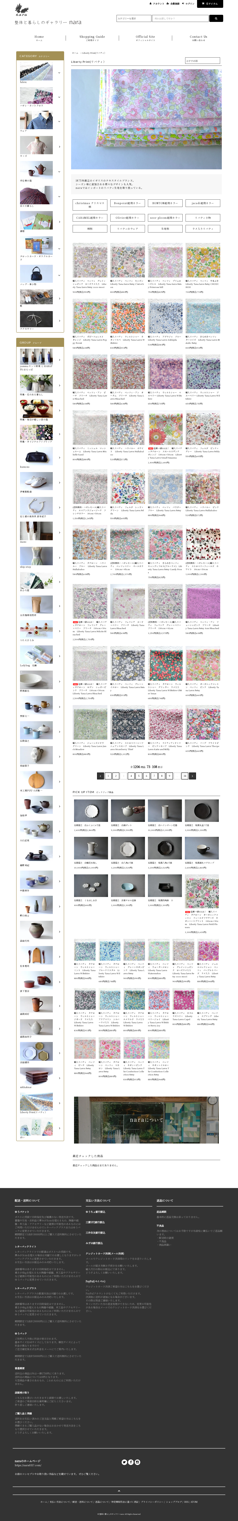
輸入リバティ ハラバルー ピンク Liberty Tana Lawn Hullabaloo (203, 509)
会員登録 (174, 3)
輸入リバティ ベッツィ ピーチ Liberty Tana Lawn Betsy (84, 1065)
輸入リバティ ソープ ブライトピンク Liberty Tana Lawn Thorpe (202, 744)
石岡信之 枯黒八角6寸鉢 (160, 862)
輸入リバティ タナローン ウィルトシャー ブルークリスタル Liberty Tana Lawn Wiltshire (109, 970)
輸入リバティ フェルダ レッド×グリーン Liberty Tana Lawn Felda (127, 510)
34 (184, 776)
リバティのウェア (127, 228)
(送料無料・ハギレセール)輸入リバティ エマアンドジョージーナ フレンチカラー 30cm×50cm (89, 510)
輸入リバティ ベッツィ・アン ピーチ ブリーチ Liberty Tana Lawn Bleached (90, 395)
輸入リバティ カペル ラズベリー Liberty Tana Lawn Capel (183, 1016)
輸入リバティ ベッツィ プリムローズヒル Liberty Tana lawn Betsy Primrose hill (164, 283)
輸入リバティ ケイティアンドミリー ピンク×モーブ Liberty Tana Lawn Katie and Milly (165, 746)
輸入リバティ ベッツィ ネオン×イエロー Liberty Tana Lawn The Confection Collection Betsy (159, 1068)
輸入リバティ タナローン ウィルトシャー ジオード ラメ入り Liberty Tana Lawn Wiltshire (85, 1019)
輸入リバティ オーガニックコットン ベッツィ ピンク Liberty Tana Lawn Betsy (202, 687)
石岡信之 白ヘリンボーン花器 (162, 825)
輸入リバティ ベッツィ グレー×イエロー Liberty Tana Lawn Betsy (127, 687)
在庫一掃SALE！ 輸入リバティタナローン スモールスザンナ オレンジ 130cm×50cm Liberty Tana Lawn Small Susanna (165, 453)
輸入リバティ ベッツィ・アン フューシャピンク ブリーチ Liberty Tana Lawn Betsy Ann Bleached (202, 625)
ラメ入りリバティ (203, 228)
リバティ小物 (203, 217)
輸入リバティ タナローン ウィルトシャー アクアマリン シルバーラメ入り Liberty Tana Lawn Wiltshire (109, 1019)
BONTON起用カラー (165, 203)
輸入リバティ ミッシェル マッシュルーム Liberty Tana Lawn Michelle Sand (90, 451)
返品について (102, 1501)
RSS (186, 1501)
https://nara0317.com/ (28, 1465)
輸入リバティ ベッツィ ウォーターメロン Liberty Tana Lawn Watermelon (159, 968)
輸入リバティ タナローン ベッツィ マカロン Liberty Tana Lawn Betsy (109, 1066)
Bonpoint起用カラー (127, 203)
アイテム (212, 4)
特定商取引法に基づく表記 (125, 1501)
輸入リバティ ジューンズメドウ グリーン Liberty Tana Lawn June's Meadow (89, 746)
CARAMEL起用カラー (90, 217)
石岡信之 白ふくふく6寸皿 (87, 825)
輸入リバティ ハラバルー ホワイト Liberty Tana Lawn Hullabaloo (127, 451)
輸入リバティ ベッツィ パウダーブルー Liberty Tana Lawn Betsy (164, 509)
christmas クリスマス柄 (90, 204)
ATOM (194, 1501)
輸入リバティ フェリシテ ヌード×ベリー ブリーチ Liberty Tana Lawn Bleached (127, 625)
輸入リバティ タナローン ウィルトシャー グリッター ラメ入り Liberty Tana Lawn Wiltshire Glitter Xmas (165, 688)
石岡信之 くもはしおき (85, 900)
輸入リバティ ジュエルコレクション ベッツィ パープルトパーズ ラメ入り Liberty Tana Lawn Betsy (207, 970)
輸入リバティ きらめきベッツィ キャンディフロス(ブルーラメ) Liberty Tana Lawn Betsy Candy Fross (165, 567)
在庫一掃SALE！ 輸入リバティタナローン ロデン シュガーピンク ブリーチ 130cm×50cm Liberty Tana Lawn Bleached (90, 688)
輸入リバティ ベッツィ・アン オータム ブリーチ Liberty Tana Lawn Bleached (127, 395)
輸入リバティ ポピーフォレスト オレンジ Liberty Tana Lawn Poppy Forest (90, 339)
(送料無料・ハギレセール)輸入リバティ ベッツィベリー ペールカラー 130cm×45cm (126, 566)
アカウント (158, 3)
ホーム (75, 52)
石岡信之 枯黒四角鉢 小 (160, 900)
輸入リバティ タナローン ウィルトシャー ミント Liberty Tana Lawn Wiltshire (85, 968)
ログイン (190, 3)
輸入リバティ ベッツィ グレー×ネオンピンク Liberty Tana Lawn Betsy (133, 968)
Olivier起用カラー (127, 217)
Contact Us (199, 38)
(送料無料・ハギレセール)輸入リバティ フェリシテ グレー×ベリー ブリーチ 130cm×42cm (165, 625)
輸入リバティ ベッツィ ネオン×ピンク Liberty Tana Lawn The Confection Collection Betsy (133, 1068)
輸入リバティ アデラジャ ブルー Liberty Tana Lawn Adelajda (165, 338)
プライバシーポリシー (152, 1501)
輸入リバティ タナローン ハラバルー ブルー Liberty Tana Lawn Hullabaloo (90, 566)
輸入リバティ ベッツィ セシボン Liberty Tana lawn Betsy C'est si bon (127, 283)
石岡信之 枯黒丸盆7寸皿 (197, 825)
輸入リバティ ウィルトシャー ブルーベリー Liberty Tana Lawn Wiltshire (203, 395)
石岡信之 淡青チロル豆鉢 (123, 900)
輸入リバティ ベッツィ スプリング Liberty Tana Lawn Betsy (207, 1016)
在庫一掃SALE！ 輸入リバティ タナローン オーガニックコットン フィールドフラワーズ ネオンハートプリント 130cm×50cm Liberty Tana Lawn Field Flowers (201, 919)
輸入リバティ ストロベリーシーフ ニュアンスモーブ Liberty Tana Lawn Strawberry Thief (127, 746)
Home (39, 38)
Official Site (145, 38)
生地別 (165, 228)
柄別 (90, 228)
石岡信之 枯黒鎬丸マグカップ (199, 862)
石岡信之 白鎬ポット (121, 825)
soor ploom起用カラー (165, 217)
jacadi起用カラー (203, 203)
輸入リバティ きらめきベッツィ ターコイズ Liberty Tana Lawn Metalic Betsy (203, 339)
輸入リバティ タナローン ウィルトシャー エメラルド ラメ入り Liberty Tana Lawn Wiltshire (134, 1019)
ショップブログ (174, 1501)
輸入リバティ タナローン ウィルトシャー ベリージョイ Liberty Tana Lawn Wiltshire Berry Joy (159, 1019)
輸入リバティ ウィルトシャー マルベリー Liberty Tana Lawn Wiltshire (165, 395)
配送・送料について (82, 1501)
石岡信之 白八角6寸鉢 (122, 862)
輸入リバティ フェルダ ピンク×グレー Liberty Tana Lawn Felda (203, 450)
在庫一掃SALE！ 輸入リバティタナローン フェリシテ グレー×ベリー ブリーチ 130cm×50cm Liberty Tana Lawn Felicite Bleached (90, 628)
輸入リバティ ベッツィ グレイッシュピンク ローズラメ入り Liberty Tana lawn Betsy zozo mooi (89, 283)
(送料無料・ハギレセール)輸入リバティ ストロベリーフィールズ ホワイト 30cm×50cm (202, 566)
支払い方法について (60, 1501)
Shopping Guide (92, 38)
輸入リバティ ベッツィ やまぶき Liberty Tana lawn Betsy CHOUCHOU (203, 283)
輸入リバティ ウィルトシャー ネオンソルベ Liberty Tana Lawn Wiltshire (127, 339)
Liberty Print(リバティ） (94, 52)
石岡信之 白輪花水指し (86, 862)
